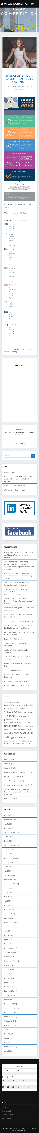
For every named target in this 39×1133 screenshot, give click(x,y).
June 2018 (8, 974)
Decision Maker (10, 708)
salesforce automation (26, 729)
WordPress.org (7, 1118)
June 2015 (8, 1029)
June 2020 (8, 892)
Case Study (8, 764)
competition (10, 705)
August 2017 (8, 1012)
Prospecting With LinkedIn (14, 639)
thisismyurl (15, 213)
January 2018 (9, 995)
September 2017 (10, 1008)
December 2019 (10, 918)
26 (3, 1087)
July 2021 (7, 862)
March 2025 (8, 815)
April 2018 (8, 982)
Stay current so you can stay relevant (12, 316)
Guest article (9, 768)
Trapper (21, 741)
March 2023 (8, 841)
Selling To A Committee (13, 670)
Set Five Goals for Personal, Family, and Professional (19, 432)
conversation (20, 705)
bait (5, 702)
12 (3, 1080)
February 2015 (9, 1047)
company (22, 702)
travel (26, 741)
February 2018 (9, 991)
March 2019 (8, 944)
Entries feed (6, 1111)
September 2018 (10, 961)
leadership (26, 712)
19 (3, 1084)
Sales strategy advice (12, 349)
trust (30, 741)
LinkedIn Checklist (19, 442)
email (20, 708)
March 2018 (8, 987)
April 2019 (8, 939)
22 (18, 1084)
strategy (17, 737)
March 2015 (8, 1042)
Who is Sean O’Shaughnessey (14, 490)
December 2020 (10, 879)
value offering (29, 743)
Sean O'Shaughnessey (19, 86)
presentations (13, 722)
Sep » (8, 1090)
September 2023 (10, 832)
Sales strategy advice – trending (16, 785)
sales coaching (14, 729)
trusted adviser (10, 743)
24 (28, 1084)
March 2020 (8, 905)
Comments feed (8, 1114)
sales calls (6, 729)
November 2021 (10, 858)
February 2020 (9, 909)
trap (16, 741)
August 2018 (8, 965)
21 (13, 1084)
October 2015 (9, 1021)
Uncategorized (9, 798)
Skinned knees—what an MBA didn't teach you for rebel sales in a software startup (18, 791)
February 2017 (9, 1017)
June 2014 (8, 1051)
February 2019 (9, 948)
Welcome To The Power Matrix (15, 681)
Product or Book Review (13, 776)
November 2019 (10, 922)
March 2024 (8, 828)
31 (28, 1087)
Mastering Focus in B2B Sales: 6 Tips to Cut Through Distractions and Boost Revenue (18, 555)
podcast (8, 719)
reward (33, 726)
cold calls (16, 702)
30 (23, 1087)
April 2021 (8, 871)
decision (29, 705)
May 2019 (7, 935)
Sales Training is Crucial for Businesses (18, 621)
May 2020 (7, 897)
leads (30, 712)
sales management (14, 732)
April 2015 (8, 1038)
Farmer (25, 708)
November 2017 (10, 1004)
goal (14, 711)
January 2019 (9, 952)
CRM (24, 705)
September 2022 (10, 845)
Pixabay (23, 213)
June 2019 (8, 931)
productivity (26, 722)
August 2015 (8, 1025)
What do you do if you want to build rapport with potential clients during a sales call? (18, 575)
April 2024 (8, 824)
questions (22, 726)
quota (28, 726)
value (23, 744)
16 (23, 1080)
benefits (9, 702)
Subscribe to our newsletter (14, 486)
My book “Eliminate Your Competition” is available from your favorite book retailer (19, 478)
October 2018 (9, 957)
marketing (19, 716)
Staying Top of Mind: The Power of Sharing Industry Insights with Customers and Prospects (17, 591)
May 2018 (7, 978)
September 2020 (10, 884)
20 (8, 1084)
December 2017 (10, 999)
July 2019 (7, 927)
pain (28, 716)
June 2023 (8, 837)
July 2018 (7, 969)
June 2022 (8, 854)
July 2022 (7, 850)
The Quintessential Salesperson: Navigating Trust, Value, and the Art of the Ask (18, 600)
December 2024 (10, 820)
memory (25, 716)
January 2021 (9, 875)
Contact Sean (9, 472)
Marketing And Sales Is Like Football (17, 685)
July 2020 (7, 888)
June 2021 (8, 867)
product (19, 722)
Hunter (20, 712)
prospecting (11, 726)
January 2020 (9, 914)
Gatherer (8, 712)
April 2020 (8, 901)
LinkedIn (10, 716)
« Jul (3, 1090)
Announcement (10, 759)
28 (13, 1087)
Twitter (19, 743)
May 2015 (7, 1034)
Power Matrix (17, 720)
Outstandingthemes (20, 1130)
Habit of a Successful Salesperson (16, 772)
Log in (4, 1107)
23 (23, 1084)
